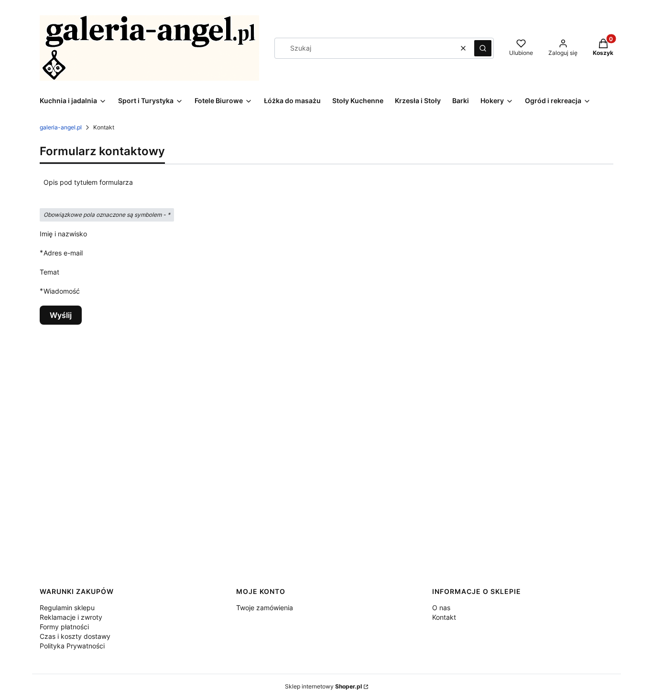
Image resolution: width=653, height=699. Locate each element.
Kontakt (444, 617)
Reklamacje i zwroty (71, 617)
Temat (49, 272)
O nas (441, 608)
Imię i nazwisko (63, 234)
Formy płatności (64, 627)
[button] (482, 48)
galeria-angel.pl (61, 127)
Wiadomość (62, 290)
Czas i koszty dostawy (75, 636)
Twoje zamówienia (264, 608)
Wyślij (61, 315)
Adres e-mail (63, 252)
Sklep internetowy (323, 686)
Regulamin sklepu (67, 608)
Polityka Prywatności (72, 646)
